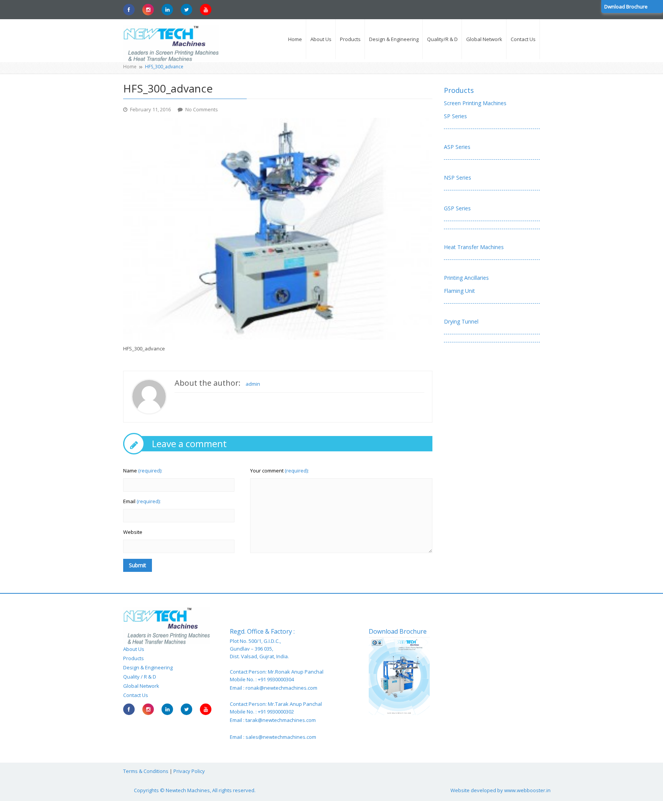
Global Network (141, 685)
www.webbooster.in (527, 790)
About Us (133, 649)
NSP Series (457, 177)
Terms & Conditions (145, 771)
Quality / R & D (139, 676)
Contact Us (135, 695)
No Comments (201, 109)
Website (132, 531)
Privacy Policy (189, 771)
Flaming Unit (459, 290)
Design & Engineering (148, 667)
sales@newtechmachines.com (281, 736)
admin (253, 383)
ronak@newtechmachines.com (281, 687)
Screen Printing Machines (475, 103)
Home (130, 66)
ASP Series (457, 146)
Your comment (279, 470)
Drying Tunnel (461, 321)
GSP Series (457, 208)
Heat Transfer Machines (474, 247)
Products (459, 90)
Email (142, 501)
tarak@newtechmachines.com (281, 720)
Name (142, 470)
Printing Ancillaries (466, 277)
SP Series (455, 116)
